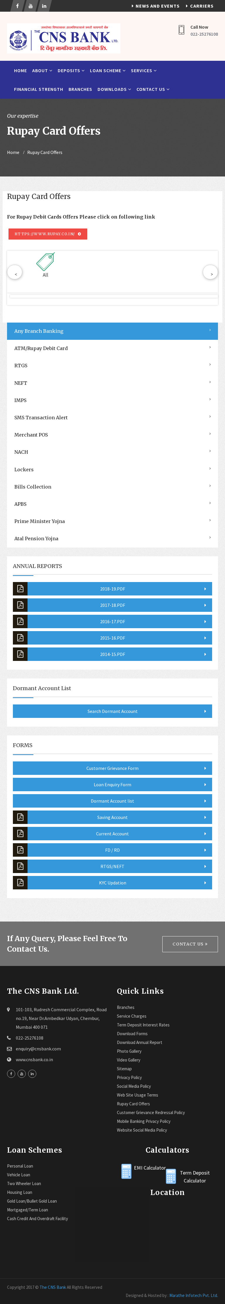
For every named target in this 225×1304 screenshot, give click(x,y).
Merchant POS (31, 435)
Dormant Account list (112, 801)
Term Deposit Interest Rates (143, 1025)
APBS (20, 504)
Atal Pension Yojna (36, 538)
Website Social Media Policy (142, 1130)
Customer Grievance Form (112, 768)
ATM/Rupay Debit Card (41, 348)
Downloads (113, 89)
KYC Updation (112, 883)
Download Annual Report (139, 1042)
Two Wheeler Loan (24, 1183)
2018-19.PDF (112, 589)
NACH (21, 452)
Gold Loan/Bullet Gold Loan (32, 1201)
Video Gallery (128, 1060)
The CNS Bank (53, 1287)
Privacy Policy (129, 1077)
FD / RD (112, 850)
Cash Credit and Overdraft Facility (37, 1218)
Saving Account (112, 817)
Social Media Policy (134, 1086)
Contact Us (151, 89)
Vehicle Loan (18, 1175)
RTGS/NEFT (112, 866)
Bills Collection (32, 487)
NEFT (20, 383)
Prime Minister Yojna (39, 521)
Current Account (112, 834)
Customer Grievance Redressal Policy (151, 1112)
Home (20, 70)
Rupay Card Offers (133, 1104)
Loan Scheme (106, 70)
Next (209, 299)
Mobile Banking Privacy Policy (144, 1121)
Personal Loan (20, 1166)
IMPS (20, 400)
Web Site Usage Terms (137, 1095)
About (40, 70)
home (13, 152)
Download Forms (132, 1033)
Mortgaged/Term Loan (27, 1210)
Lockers (24, 469)
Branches (80, 89)
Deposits (69, 70)
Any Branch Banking (38, 331)
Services (142, 70)
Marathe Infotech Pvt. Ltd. (193, 1295)
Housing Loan (19, 1192)
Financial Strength (38, 89)
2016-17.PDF (112, 621)
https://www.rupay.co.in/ (45, 234)
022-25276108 (204, 34)
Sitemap (124, 1068)
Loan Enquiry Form (112, 784)
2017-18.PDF (112, 605)
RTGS (20, 365)
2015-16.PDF (112, 638)
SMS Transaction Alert (41, 417)
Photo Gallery (129, 1051)
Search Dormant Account (113, 711)
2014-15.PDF (112, 654)
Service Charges (131, 1016)
